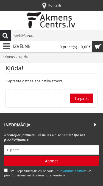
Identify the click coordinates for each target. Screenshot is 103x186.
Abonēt (51, 161)
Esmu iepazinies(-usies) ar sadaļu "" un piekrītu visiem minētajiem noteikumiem (47, 173)
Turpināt (81, 98)
